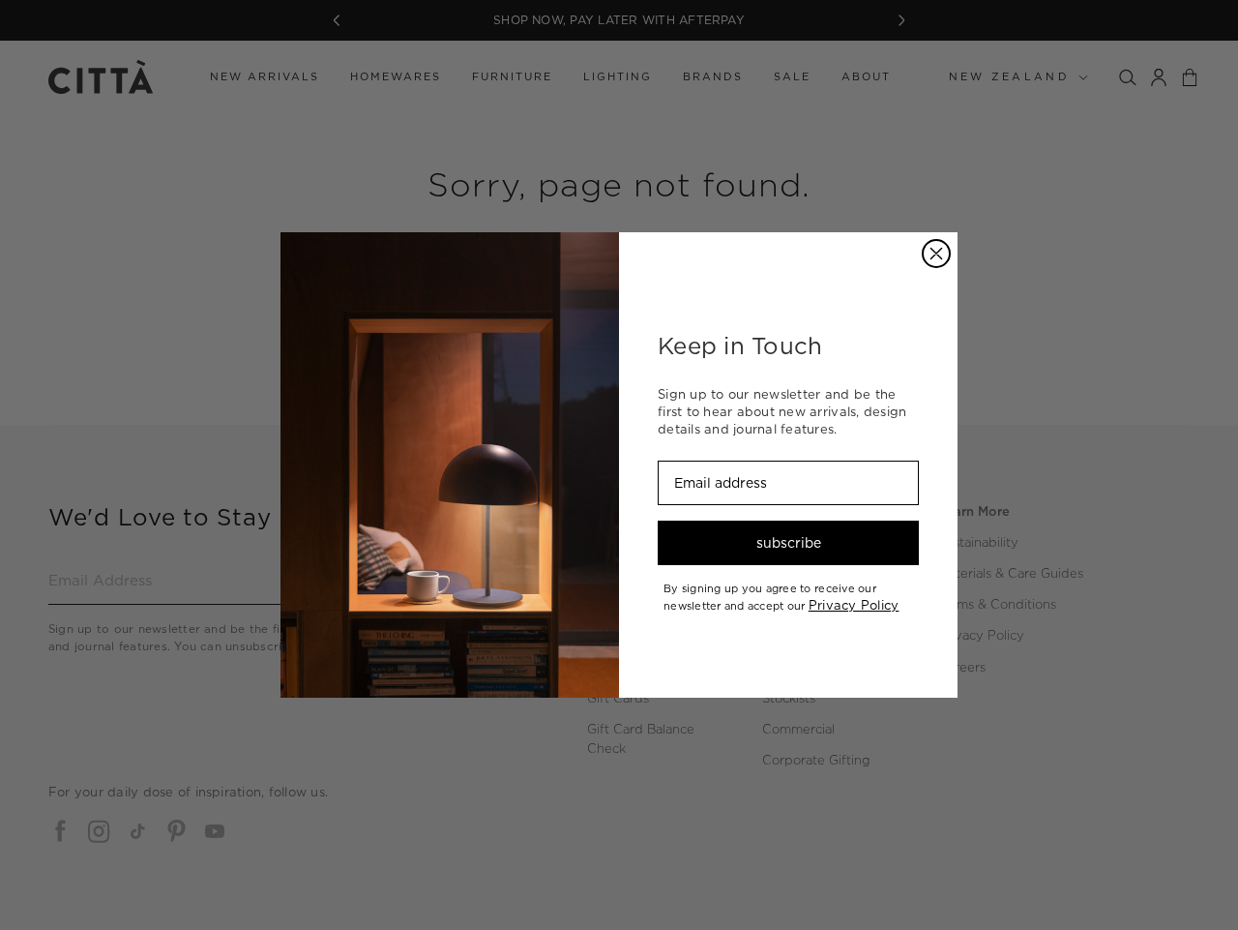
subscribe (788, 543)
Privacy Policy (854, 605)
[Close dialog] (936, 253)
